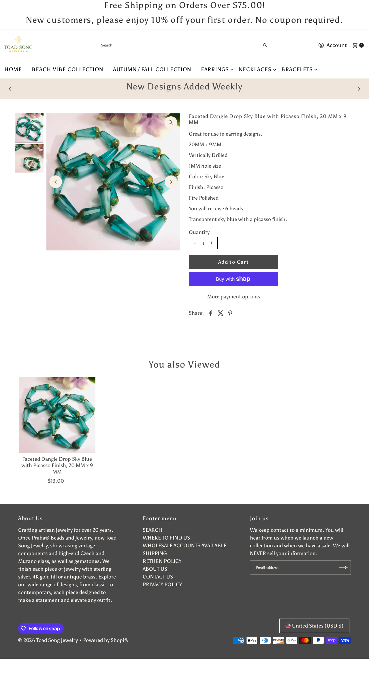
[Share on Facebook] (210, 312)
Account (337, 45)
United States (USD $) (317, 626)
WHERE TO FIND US (166, 538)
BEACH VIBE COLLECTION (67, 69)
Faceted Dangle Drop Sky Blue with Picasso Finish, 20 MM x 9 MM (57, 465)
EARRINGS (215, 69)
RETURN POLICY (162, 561)
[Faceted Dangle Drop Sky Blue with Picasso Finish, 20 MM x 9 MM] (57, 415)
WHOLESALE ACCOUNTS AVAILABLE (184, 545)
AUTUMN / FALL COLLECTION (152, 69)
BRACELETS (297, 69)
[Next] (359, 88)
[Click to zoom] (171, 122)
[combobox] (184, 45)
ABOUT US (155, 569)
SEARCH (152, 530)
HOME (13, 69)
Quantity (199, 232)
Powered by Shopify (105, 640)
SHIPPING (155, 553)
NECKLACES (255, 69)
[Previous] (10, 88)
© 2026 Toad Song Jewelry (48, 640)
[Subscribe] (343, 567)
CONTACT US (158, 577)
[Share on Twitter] (220, 312)
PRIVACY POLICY (162, 584)
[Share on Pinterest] (230, 312)
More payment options (233, 296)
